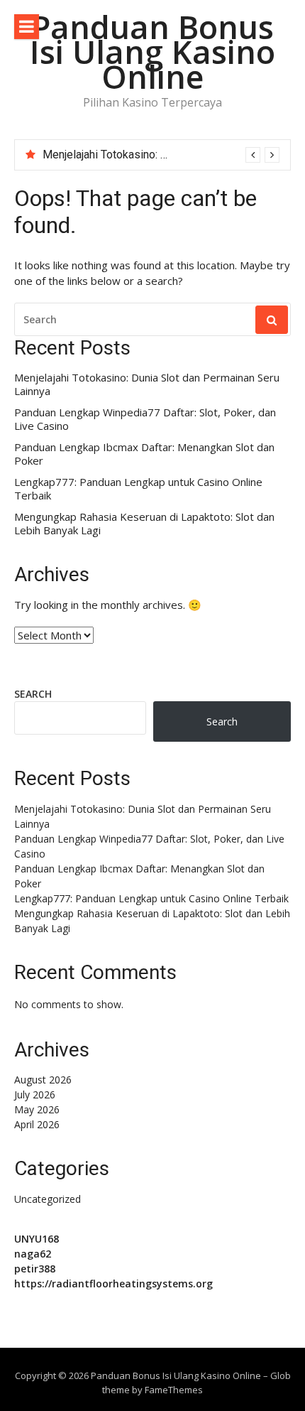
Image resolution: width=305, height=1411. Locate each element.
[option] (161, 155)
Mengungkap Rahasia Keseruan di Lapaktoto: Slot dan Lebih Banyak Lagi (144, 524)
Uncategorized (47, 1199)
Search (33, 694)
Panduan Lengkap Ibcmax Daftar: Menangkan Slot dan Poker (144, 454)
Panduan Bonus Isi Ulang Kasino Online (152, 51)
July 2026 (34, 1094)
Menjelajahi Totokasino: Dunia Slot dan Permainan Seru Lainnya (146, 385)
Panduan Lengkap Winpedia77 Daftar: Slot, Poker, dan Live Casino (145, 419)
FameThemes (174, 1389)
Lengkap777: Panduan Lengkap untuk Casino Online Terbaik (138, 489)
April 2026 (37, 1124)
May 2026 (37, 1109)
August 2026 (43, 1079)
